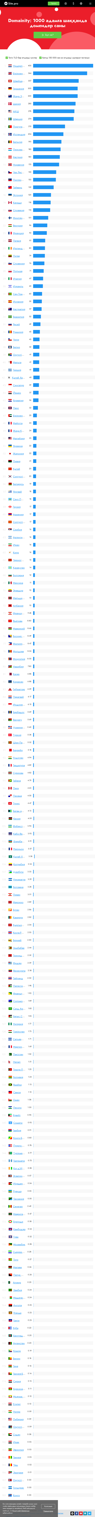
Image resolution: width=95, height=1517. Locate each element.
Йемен (17, 393)
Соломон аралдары (25, 1001)
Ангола (17, 1305)
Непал (17, 1062)
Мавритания (20, 1214)
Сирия (17, 1381)
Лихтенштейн (21, 180)
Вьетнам (17, 621)
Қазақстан (19, 567)
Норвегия (18, 164)
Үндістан (18, 758)
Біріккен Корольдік (24, 73)
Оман (16, 1100)
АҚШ (16, 111)
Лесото (17, 1107)
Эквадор (18, 590)
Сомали (17, 1123)
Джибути (18, 872)
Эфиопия (18, 1450)
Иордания (19, 1183)
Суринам (18, 773)
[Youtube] (81, 1513)
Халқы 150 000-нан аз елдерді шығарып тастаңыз (65, 57)
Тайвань (17, 187)
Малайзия (19, 438)
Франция (18, 233)
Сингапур (18, 385)
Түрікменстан (21, 1153)
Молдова (18, 651)
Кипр (16, 552)
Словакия (18, 210)
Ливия (16, 461)
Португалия (20, 126)
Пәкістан (18, 1054)
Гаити (16, 1320)
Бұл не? (49, 35)
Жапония (18, 453)
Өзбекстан (19, 826)
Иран (16, 545)
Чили (16, 339)
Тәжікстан (19, 1031)
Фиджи (17, 963)
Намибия (18, 666)
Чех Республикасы (24, 172)
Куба (15, 1328)
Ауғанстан (19, 1343)
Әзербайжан (20, 841)
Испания (18, 301)
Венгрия (17, 225)
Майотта (17, 423)
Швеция (17, 119)
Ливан (16, 894)
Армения (18, 514)
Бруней (17, 940)
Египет (17, 1404)
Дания (17, 104)
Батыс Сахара (21, 1016)
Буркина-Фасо (21, 1389)
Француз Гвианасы (24, 993)
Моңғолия (19, 659)
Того (15, 1259)
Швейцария (20, 81)
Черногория (20, 560)
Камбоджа (19, 1229)
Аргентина (19, 537)
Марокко (18, 902)
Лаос (16, 408)
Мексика (18, 583)
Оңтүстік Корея (22, 1480)
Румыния (18, 332)
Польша (17, 271)
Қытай (16, 469)
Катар (16, 674)
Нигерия (18, 1024)
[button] (53, 3)
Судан (16, 1434)
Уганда (17, 1313)
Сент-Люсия (20, 499)
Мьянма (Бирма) (22, 1396)
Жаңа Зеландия (22, 96)
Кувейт (17, 1115)
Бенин (16, 1358)
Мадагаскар (20, 1297)
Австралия (19, 309)
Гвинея (17, 1457)
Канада (17, 202)
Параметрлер (48, 1511)
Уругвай (17, 491)
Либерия (18, 1419)
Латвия (17, 241)
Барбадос (18, 712)
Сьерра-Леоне (21, 1252)
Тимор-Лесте (20, 1069)
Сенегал (18, 1206)
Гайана (17, 780)
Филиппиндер (21, 644)
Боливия (18, 1077)
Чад (15, 1465)
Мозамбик (19, 1244)
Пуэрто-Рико (20, 1145)
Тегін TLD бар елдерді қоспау (22, 57)
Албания (18, 605)
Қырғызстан (20, 925)
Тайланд (18, 978)
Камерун (18, 917)
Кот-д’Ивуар (20, 1168)
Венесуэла (19, 970)
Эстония (18, 195)
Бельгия (17, 142)
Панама (17, 796)
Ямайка (17, 1084)
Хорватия (18, 400)
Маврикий (19, 628)
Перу (16, 788)
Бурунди (18, 1221)
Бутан (16, 910)
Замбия (17, 1290)
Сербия (17, 529)
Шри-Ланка (19, 742)
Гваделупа (19, 765)
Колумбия (19, 864)
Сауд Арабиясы (22, 1008)
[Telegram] (89, 1513)
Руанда (17, 1191)
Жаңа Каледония (23, 431)
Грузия (17, 507)
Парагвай (18, 697)
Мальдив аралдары (24, 598)
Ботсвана (18, 887)
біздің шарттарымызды (20, 1511)
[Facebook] (76, 1513)
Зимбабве (18, 948)
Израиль (18, 286)
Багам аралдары (22, 811)
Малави (17, 1267)
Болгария (18, 575)
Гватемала (19, 1161)
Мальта (17, 362)
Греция (17, 370)
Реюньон (18, 849)
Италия (17, 278)
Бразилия (18, 317)
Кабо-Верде (20, 834)
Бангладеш (19, 1335)
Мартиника (19, 1047)
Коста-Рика (19, 932)
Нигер (16, 1411)
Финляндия (20, 218)
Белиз (16, 347)
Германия (18, 88)
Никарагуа (19, 879)
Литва (16, 256)
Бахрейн (18, 750)
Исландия (19, 134)
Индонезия (20, 704)
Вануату (17, 720)
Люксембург (20, 149)
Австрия (17, 157)
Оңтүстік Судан (22, 1427)
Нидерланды (21, 66)
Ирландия (19, 248)
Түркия (17, 735)
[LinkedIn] (85, 1513)
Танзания (18, 1199)
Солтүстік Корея (22, 476)
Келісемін (48, 1506)
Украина (18, 446)
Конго (16, 1495)
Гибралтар (19, 689)
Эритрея (18, 1472)
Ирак (16, 1442)
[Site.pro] (72, 1513)
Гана (15, 1366)
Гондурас (18, 1488)
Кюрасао (18, 681)
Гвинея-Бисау (20, 1373)
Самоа (17, 1092)
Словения (19, 263)
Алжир (17, 1282)
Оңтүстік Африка (23, 355)
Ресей (16, 324)
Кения (16, 818)
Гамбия (17, 1130)
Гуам (15, 1237)
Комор (17, 1351)
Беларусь (18, 484)
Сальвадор (19, 1039)
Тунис (16, 803)
